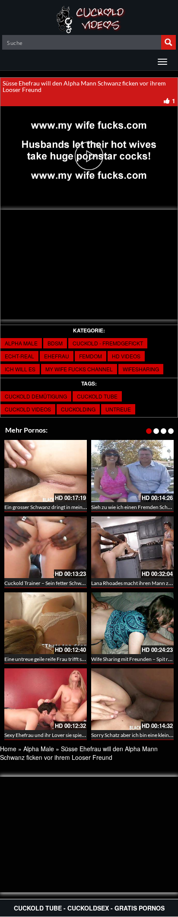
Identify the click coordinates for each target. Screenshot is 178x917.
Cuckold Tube (97, 396)
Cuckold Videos (28, 409)
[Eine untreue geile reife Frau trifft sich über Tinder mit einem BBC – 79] (45, 623)
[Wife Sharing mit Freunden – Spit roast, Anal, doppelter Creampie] (132, 623)
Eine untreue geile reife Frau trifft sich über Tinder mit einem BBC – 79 (82, 659)
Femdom (90, 356)
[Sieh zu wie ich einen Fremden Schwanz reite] (132, 471)
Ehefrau (56, 356)
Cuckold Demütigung (36, 396)
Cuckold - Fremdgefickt (108, 343)
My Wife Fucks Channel (79, 369)
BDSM (55, 343)
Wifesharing (141, 369)
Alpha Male (21, 343)
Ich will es (20, 369)
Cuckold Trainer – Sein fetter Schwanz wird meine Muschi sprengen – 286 (86, 583)
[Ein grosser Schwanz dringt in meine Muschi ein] (45, 471)
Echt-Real (19, 356)
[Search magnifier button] (168, 42)
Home (8, 748)
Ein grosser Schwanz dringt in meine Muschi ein (57, 507)
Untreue (118, 409)
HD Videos (126, 356)
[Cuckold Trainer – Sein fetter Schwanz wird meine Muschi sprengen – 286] (45, 547)
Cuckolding (78, 409)
